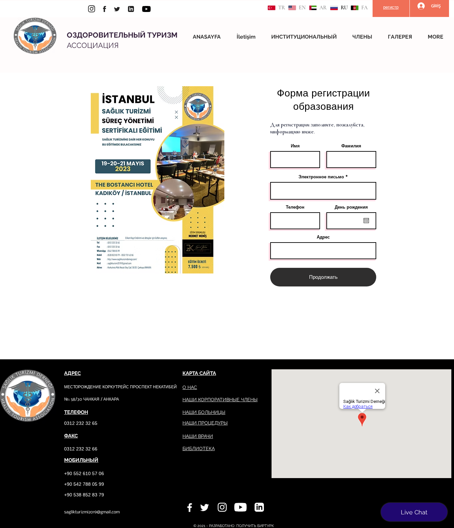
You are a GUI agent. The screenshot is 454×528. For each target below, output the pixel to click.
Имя (295, 146)
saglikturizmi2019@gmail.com (92, 512)
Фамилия (351, 146)
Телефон (295, 207)
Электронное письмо (321, 177)
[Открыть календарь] (366, 220)
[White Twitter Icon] (204, 507)
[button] (306, 37)
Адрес (323, 237)
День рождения (351, 207)
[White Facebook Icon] (189, 507)
